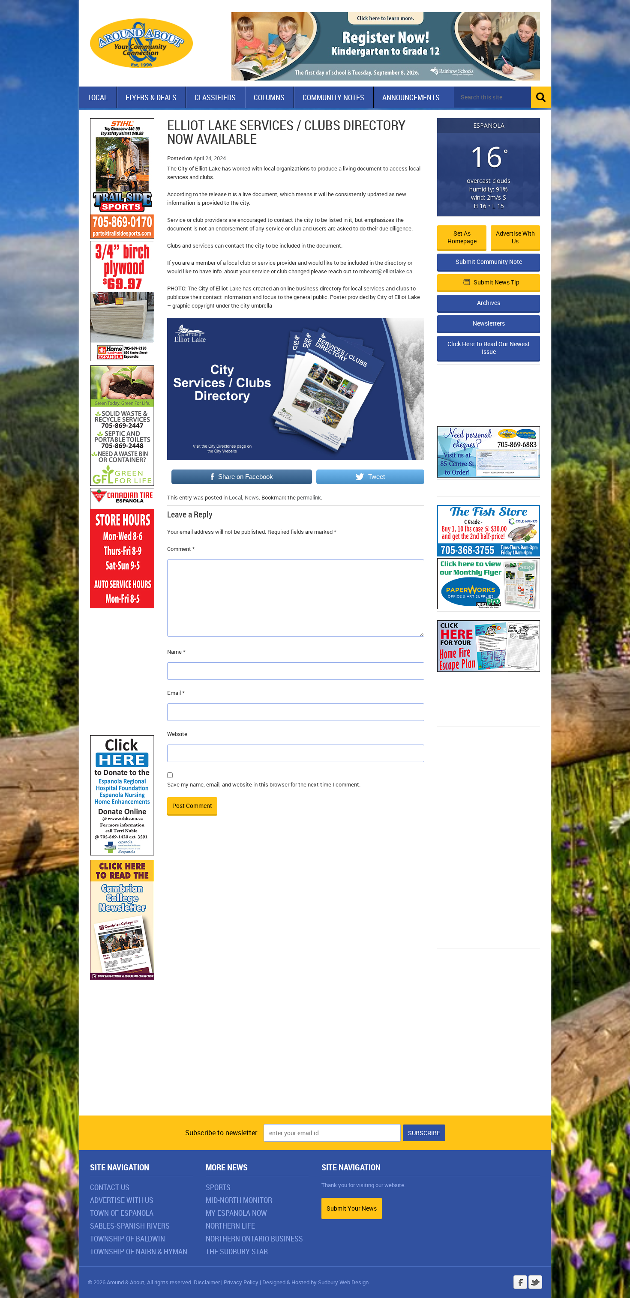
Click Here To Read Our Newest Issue (488, 348)
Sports (218, 1187)
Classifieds (215, 97)
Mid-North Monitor (239, 1200)
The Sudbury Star (237, 1251)
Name (176, 651)
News (252, 497)
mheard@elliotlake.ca (385, 271)
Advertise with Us (515, 237)
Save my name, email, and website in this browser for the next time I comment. (263, 784)
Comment (181, 549)
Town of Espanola (121, 1213)
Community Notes (333, 97)
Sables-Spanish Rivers (130, 1225)
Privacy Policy (241, 1282)
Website (177, 734)
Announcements (411, 97)
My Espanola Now (236, 1213)
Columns (269, 97)
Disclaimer (207, 1282)
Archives (488, 303)
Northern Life (230, 1225)
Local (98, 97)
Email (176, 693)
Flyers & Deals (151, 97)
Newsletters (489, 323)
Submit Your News (352, 1208)
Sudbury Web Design (343, 1282)
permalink (309, 497)
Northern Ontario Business (254, 1238)
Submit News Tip (496, 282)
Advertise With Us (121, 1200)
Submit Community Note (489, 261)
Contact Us (109, 1187)
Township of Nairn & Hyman (138, 1251)
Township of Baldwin (127, 1238)
